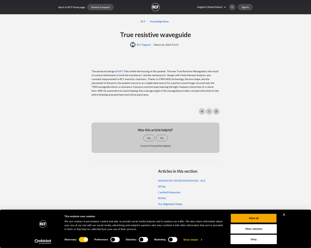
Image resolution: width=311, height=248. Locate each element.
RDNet (162, 198)
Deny (254, 239)
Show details (190, 239)
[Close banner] (284, 214)
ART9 (121, 71)
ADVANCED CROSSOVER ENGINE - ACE (181, 180)
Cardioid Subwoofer (169, 192)
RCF (143, 21)
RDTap (162, 186)
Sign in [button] (245, 7)
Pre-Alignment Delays (170, 203)
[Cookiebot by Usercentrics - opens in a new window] (43, 241)
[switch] (115, 239)
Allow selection (253, 228)
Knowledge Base (159, 21)
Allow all (254, 218)
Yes (162, 137)
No (149, 137)
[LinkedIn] (216, 111)
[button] (212, 6)
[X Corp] (209, 111)
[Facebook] (202, 111)
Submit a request (100, 7)
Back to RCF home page (71, 7)
